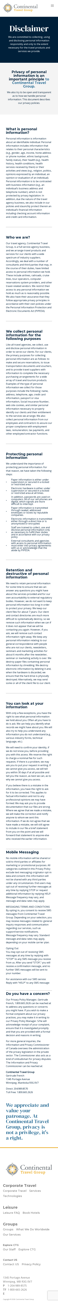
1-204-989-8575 (17, 1285)
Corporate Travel (19, 1185)
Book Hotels (31, 1212)
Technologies (12, 1196)
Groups (10, 1224)
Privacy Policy (31, 1264)
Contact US (10, 1260)
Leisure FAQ (11, 1212)
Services (35, 1191)
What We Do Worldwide (33, 1229)
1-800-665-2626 (17, 1289)
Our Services (12, 1234)
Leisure (10, 1207)
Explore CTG (11, 1245)
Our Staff (9, 1249)
